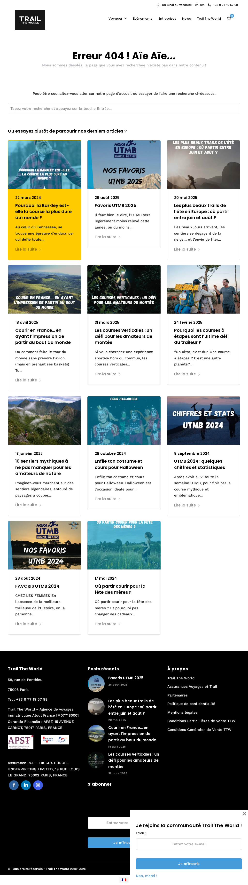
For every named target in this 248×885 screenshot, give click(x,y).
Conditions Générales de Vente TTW (199, 729)
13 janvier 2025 (29, 453)
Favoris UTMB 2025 (115, 205)
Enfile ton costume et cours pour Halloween (119, 464)
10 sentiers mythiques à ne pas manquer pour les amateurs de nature (43, 467)
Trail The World (209, 18)
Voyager (115, 18)
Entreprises (167, 18)
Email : (93, 812)
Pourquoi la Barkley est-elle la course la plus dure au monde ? (43, 211)
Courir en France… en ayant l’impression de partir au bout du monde (43, 336)
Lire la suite (26, 249)
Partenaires (177, 695)
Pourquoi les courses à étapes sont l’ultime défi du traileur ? (201, 336)
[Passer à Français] (124, 880)
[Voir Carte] (229, 18)
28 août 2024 (27, 578)
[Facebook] (14, 785)
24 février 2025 (188, 322)
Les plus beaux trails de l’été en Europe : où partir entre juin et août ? (201, 211)
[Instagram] (24, 3)
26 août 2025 (107, 197)
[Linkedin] (17, 3)
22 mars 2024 (28, 197)
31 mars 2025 (107, 322)
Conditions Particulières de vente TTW (201, 721)
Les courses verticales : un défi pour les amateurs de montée (123, 336)
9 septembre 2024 (192, 453)
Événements (142, 18)
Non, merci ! (146, 876)
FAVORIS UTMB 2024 (37, 586)
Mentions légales (182, 712)
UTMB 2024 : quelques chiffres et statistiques (199, 464)
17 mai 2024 (106, 578)
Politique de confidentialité (191, 704)
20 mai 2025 (185, 197)
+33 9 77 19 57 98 (225, 5)
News (186, 18)
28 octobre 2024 (110, 453)
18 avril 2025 (26, 322)
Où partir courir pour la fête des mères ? (120, 589)
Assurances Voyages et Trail (192, 686)
